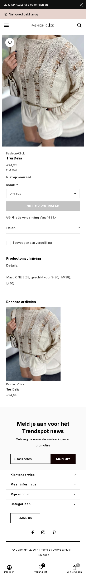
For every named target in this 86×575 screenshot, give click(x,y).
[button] (6, 25)
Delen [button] (10, 228)
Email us (25, 517)
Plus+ (68, 549)
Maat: (12, 185)
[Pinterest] (54, 532)
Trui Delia (12, 389)
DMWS (57, 549)
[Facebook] (33, 532)
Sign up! (63, 459)
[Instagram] (43, 532)
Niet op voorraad (43, 206)
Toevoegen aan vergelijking (32, 242)
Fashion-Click (15, 153)
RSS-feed (43, 554)
